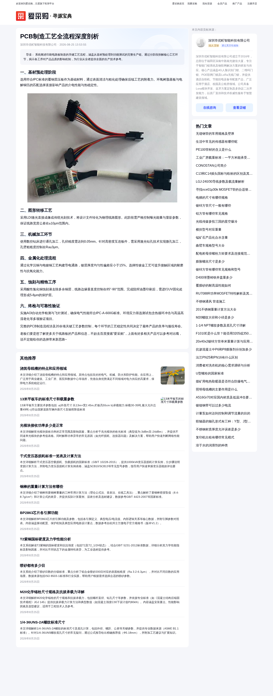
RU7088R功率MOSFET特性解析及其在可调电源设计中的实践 (224, 295)
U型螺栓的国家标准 (210, 373)
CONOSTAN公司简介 (211, 165)
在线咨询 (209, 107)
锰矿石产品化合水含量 (212, 237)
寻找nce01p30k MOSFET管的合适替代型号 (223, 191)
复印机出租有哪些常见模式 (215, 437)
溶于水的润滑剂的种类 (212, 445)
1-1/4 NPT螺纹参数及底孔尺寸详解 (221, 325)
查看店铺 (239, 107)
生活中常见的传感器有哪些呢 (216, 141)
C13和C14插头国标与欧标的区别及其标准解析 (224, 175)
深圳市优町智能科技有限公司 (229, 40)
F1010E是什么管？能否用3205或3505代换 (223, 335)
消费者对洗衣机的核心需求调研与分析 (223, 365)
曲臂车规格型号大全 (210, 245)
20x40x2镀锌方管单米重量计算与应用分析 (224, 343)
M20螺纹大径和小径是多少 (215, 317)
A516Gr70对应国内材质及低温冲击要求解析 (224, 399)
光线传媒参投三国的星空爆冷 (216, 221)
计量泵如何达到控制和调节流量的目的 (223, 413)
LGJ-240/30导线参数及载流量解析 (220, 181)
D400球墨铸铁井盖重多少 (214, 277)
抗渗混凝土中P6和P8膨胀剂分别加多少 (224, 349)
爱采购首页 (178, 3)
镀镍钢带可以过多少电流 (213, 405)
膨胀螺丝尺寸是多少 (210, 261)
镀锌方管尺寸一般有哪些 (213, 205)
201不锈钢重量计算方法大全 (216, 309)
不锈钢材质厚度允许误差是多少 (218, 429)
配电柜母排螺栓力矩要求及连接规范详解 (223, 255)
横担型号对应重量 (208, 229)
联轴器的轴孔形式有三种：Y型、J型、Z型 (224, 423)
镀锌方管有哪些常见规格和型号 (218, 269)
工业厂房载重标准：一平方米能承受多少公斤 (223, 159)
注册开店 (252, 3)
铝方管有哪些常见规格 (212, 213)
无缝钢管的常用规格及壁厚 (215, 133)
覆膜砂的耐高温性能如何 (213, 285)
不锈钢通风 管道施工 (210, 301)
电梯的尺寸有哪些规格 (212, 197)
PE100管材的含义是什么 (213, 149)
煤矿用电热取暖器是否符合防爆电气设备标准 (223, 383)
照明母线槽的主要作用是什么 (216, 389)
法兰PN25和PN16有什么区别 (217, 357)
